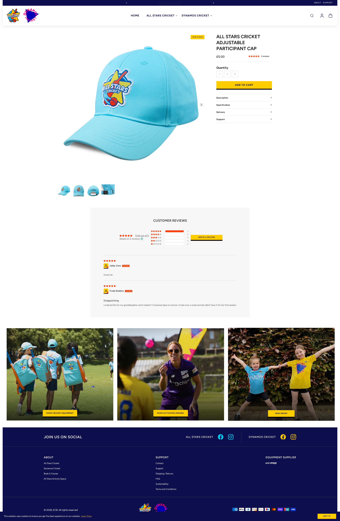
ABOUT (317, 3)
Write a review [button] (206, 237)
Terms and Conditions (166, 489)
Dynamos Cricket (195, 15)
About (48, 457)
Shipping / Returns (164, 473)
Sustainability (162, 484)
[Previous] (126, 3)
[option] (132, 108)
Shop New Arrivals (170, 2)
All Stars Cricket (160, 15)
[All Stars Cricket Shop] (23, 15)
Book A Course (51, 473)
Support (220, 119)
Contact (159, 463)
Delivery (220, 112)
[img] (110, 261)
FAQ (158, 479)
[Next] (214, 3)
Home (135, 15)
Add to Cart (244, 84)
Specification (223, 105)
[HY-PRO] (271, 463)
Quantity (222, 67)
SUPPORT (328, 3)
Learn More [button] (86, 516)
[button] (156, 231)
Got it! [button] (327, 516)
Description (222, 98)
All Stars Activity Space (55, 479)
